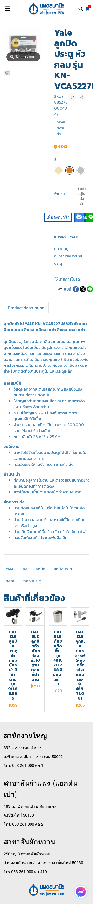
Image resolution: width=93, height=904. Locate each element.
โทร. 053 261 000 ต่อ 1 (23, 765)
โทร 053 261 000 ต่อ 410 (25, 871)
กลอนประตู (32, 581)
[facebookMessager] (81, 892)
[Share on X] (83, 289)
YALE (74, 237)
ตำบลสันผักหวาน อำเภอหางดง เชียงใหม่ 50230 (43, 862)
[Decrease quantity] (70, 193)
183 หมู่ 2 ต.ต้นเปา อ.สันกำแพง (30, 806)
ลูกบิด (40, 569)
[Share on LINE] (90, 289)
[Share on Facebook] (76, 289)
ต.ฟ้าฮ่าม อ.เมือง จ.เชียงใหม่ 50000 (33, 756)
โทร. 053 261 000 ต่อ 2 (23, 824)
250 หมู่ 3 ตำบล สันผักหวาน (27, 854)
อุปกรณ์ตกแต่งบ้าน (68, 256)
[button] (80, 8)
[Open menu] (7, 9)
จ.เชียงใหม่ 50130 (19, 815)
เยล (24, 569)
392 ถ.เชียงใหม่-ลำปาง (22, 747)
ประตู (58, 263)
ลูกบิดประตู (63, 569)
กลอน (10, 581)
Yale (9, 569)
